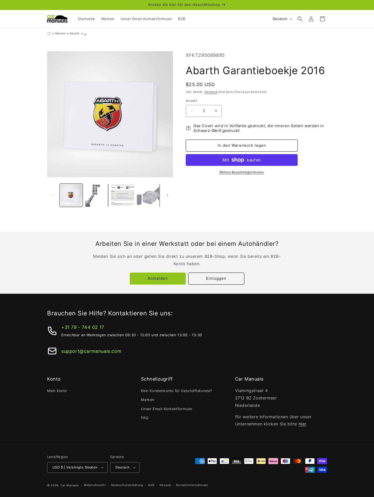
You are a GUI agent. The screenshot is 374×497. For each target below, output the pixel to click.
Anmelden (158, 278)
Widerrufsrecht (95, 485)
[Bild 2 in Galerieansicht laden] (96, 195)
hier (302, 423)
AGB (151, 485)
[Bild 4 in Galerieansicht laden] (148, 195)
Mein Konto (57, 390)
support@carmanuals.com (91, 351)
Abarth (75, 33)
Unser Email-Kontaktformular (166, 409)
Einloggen (216, 278)
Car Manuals (70, 485)
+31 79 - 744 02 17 (82, 327)
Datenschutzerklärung (127, 485)
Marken (60, 33)
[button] (300, 18)
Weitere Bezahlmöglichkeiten (241, 172)
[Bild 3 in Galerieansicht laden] (122, 195)
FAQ (144, 417)
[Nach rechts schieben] (167, 195)
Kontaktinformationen (192, 485)
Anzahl (191, 101)
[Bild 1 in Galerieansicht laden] (71, 195)
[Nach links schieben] (52, 195)
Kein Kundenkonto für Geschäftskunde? (176, 390)
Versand (210, 92)
